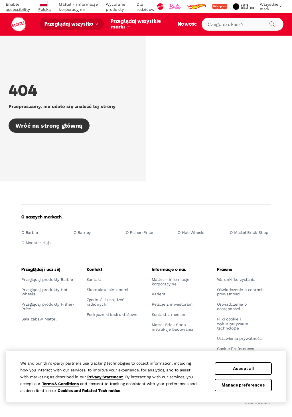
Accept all (243, 368)
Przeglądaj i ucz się (40, 270)
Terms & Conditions (60, 383)
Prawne (224, 270)
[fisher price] (220, 6)
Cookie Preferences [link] (235, 349)
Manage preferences (243, 385)
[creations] (243, 6)
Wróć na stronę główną (49, 125)
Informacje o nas (169, 270)
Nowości (187, 24)
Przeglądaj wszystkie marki (136, 24)
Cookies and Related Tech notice (89, 390)
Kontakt (94, 270)
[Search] (271, 23)
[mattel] (161, 6)
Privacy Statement (105, 377)
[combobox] (242, 24)
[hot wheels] (197, 6)
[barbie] (175, 6)
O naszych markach (41, 217)
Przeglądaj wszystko (69, 24)
